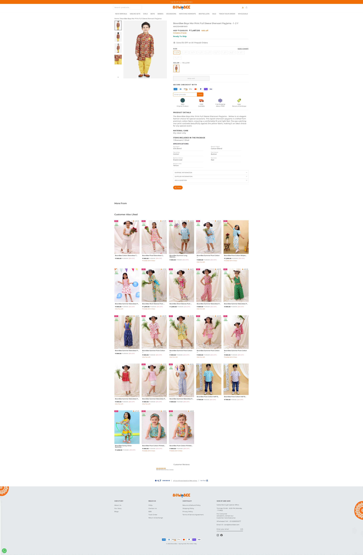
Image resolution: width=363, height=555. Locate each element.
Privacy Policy (188, 511)
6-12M (200, 391)
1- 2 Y (177, 52)
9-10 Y (154, 301)
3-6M (152, 440)
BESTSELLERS (204, 14)
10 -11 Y (178, 58)
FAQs (150, 505)
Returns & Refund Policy (192, 505)
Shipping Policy (188, 508)
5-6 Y (135, 250)
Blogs (116, 511)
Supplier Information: (184, 176)
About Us (117, 505)
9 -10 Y (241, 52)
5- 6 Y (208, 52)
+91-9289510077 (235, 521)
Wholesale (243, 14)
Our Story (117, 508)
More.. (131, 252)
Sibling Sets (135, 14)
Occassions (171, 14)
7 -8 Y (224, 52)
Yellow (176, 68)
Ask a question (181, 180)
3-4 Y (193, 52)
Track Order (153, 515)
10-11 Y (210, 252)
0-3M (147, 440)
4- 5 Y (200, 52)
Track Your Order (227, 14)
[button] (134, 221)
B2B (150, 511)
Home (116, 18)
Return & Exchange (156, 518)
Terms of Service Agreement (193, 515)
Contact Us (153, 508)
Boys (152, 14)
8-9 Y (232, 52)
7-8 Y (126, 252)
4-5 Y (131, 250)
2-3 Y (122, 250)
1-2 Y (118, 250)
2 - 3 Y (184, 52)
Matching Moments (187, 14)
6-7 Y (216, 52)
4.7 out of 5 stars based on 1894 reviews (185, 480)
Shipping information (183, 172)
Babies (160, 14)
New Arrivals (121, 14)
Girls (145, 14)
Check (200, 94)
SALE (214, 14)
